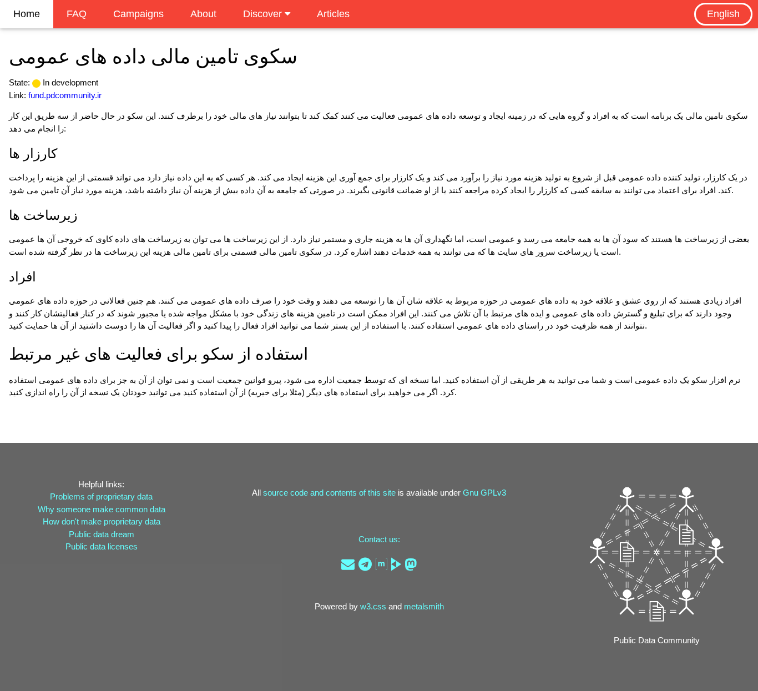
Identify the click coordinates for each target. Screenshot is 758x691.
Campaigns (138, 13)
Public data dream (101, 534)
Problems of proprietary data (101, 496)
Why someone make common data (101, 509)
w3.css (373, 606)
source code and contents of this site (329, 492)
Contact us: (379, 539)
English (723, 13)
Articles (333, 13)
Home (26, 13)
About (203, 13)
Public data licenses (101, 546)
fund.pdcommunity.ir (65, 95)
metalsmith (424, 606)
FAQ (77, 13)
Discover (264, 13)
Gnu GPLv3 (484, 492)
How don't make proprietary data (101, 521)
